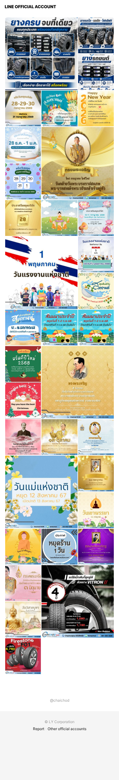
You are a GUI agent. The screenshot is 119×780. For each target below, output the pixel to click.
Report (38, 728)
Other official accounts (67, 728)
